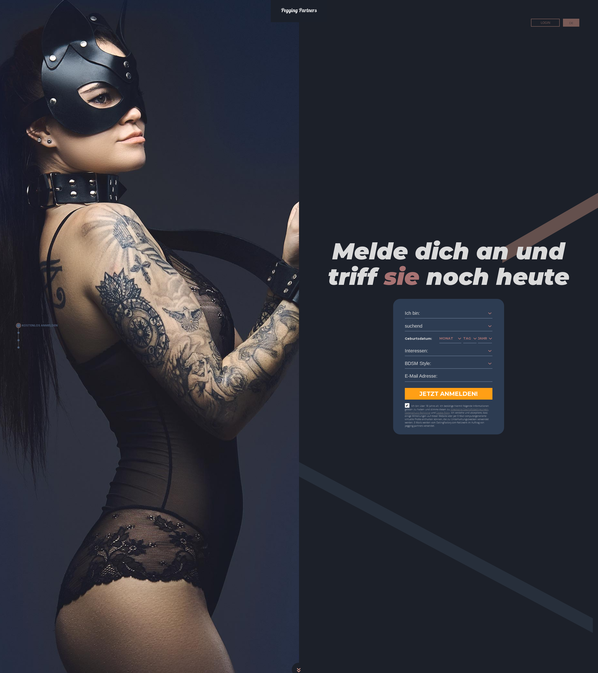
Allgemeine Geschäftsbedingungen (469, 409)
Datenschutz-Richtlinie (417, 412)
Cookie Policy (443, 412)
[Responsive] (37, 347)
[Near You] (37, 332)
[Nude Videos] (37, 340)
